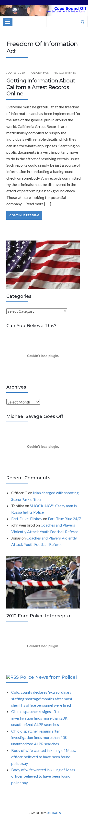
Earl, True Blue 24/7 (64, 518)
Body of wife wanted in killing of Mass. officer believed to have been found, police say (43, 757)
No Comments (65, 72)
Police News (39, 72)
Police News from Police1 (48, 677)
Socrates (53, 813)
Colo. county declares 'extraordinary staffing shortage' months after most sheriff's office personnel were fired (41, 698)
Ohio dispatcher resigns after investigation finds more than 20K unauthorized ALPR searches (39, 718)
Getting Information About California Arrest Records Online (40, 87)
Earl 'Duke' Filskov (26, 518)
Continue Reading (24, 215)
